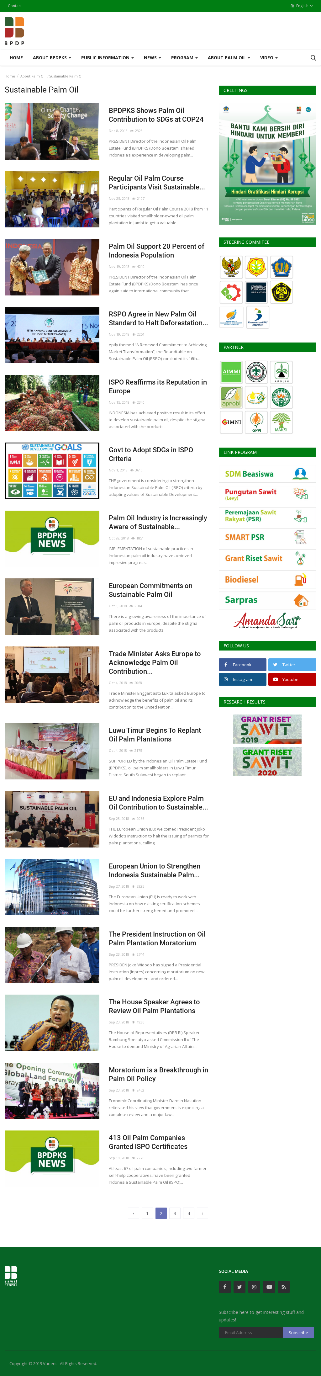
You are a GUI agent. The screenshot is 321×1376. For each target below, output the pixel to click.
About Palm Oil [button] (227, 58)
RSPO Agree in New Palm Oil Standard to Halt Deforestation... (158, 318)
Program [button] (183, 58)
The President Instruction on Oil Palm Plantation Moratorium (157, 938)
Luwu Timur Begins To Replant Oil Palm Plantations (155, 734)
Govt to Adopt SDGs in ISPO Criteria (151, 454)
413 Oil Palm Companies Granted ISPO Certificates (148, 1142)
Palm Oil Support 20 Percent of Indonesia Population (156, 250)
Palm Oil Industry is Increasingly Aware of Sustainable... (158, 522)
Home (16, 58)
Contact (15, 5)
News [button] (151, 58)
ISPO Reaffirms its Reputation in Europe (158, 386)
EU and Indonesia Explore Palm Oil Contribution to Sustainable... (158, 802)
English (301, 5)
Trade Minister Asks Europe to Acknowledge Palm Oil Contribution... (155, 662)
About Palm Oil (32, 76)
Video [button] (267, 58)
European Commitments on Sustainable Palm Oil (150, 590)
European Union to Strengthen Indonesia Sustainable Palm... (154, 870)
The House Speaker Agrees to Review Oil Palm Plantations (154, 1006)
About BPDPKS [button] (50, 58)
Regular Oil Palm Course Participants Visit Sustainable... (157, 182)
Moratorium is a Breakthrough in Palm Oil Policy (158, 1074)
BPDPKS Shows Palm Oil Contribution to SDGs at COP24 (156, 115)
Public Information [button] (106, 58)
